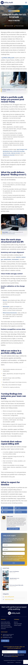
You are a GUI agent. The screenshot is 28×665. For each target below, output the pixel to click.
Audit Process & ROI (14, 10)
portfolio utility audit (8, 57)
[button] (26, 2)
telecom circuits (15, 153)
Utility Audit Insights (13, 528)
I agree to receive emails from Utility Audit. (13, 556)
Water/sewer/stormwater (10, 312)
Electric (5, 300)
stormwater (15, 259)
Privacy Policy (16, 559)
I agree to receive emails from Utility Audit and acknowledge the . (14, 655)
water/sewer (7, 259)
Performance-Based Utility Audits (16, 585)
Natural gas (6, 306)
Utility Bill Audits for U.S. (14, 578)
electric (18, 257)
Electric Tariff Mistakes (14, 571)
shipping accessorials (9, 155)
